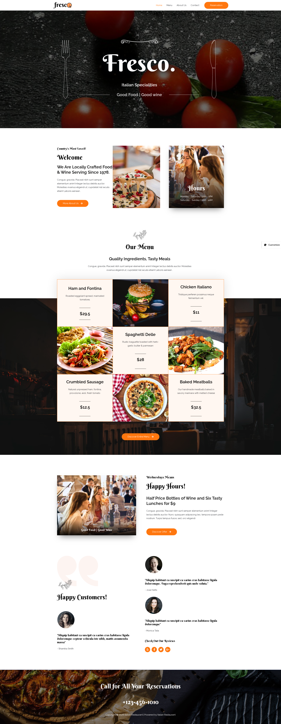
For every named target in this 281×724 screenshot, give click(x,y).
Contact (195, 5)
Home (159, 5)
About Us (181, 5)
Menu (169, 5)
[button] (216, 5)
